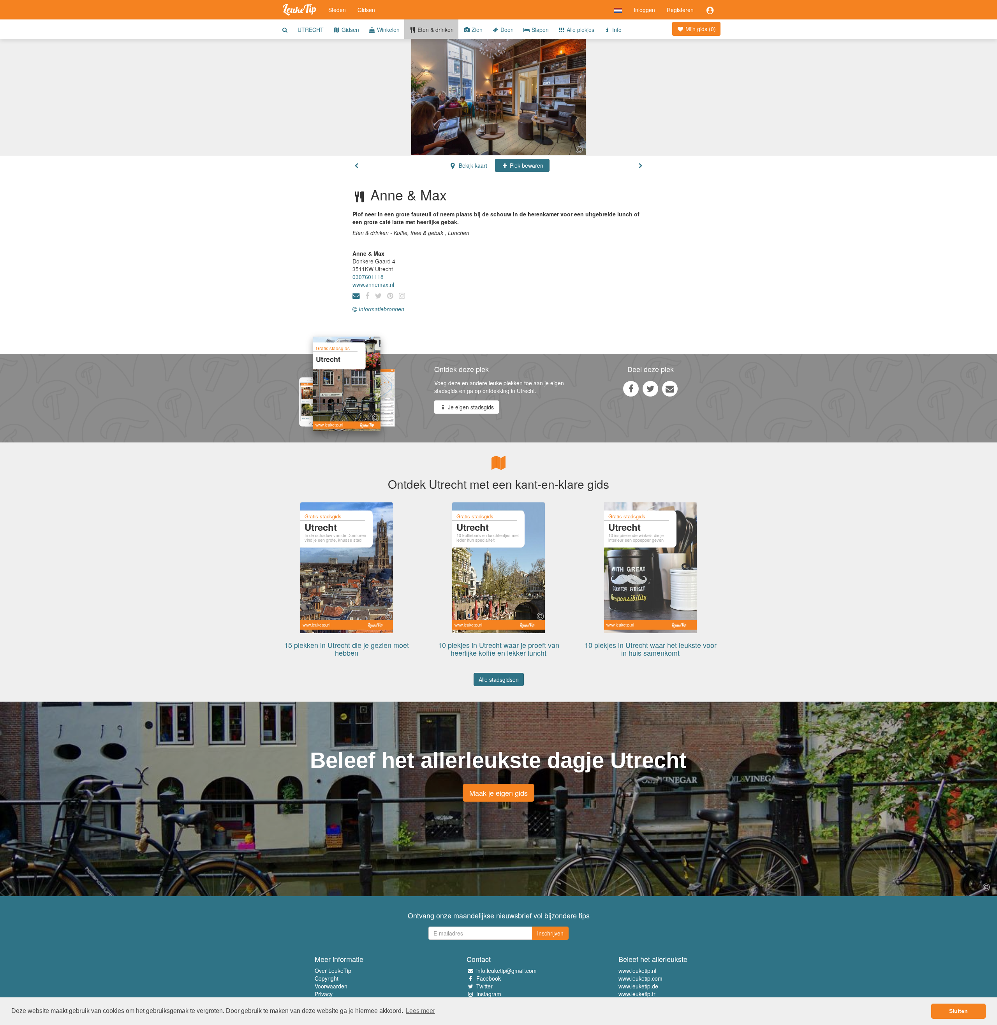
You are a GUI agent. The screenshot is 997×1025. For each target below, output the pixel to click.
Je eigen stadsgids (470, 407)
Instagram (488, 994)
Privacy (324, 994)
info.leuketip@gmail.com (506, 970)
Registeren (680, 10)
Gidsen (366, 10)
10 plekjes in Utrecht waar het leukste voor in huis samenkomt (651, 649)
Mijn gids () (700, 29)
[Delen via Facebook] (631, 388)
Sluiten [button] (958, 1011)
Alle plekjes (579, 29)
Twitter (484, 986)
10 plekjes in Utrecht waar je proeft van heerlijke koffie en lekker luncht (498, 649)
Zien (476, 29)
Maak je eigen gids (498, 793)
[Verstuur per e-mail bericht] (670, 388)
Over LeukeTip (333, 970)
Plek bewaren (525, 165)
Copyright (326, 978)
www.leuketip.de (638, 986)
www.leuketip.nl (637, 970)
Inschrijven (550, 933)
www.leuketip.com (640, 978)
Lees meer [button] (420, 1010)
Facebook (488, 978)
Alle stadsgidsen (499, 679)
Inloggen (644, 10)
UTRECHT (311, 29)
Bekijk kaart (472, 165)
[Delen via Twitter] (650, 388)
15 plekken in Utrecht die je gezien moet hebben (346, 649)
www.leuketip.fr (636, 994)
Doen (506, 29)
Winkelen (387, 29)
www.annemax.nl (373, 284)
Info (616, 29)
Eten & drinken (435, 29)
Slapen (539, 29)
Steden (337, 10)
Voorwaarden (331, 986)
